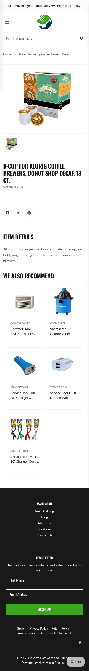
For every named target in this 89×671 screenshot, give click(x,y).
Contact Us (44, 535)
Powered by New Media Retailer (43, 663)
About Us (44, 523)
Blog (44, 517)
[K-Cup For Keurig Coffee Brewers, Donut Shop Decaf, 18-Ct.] (11, 144)
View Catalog (44, 511)
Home (7, 54)
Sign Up (44, 609)
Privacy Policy (39, 628)
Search (21, 628)
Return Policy (60, 628)
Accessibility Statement (56, 633)
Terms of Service (26, 633)
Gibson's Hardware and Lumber (49, 658)
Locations (44, 529)
